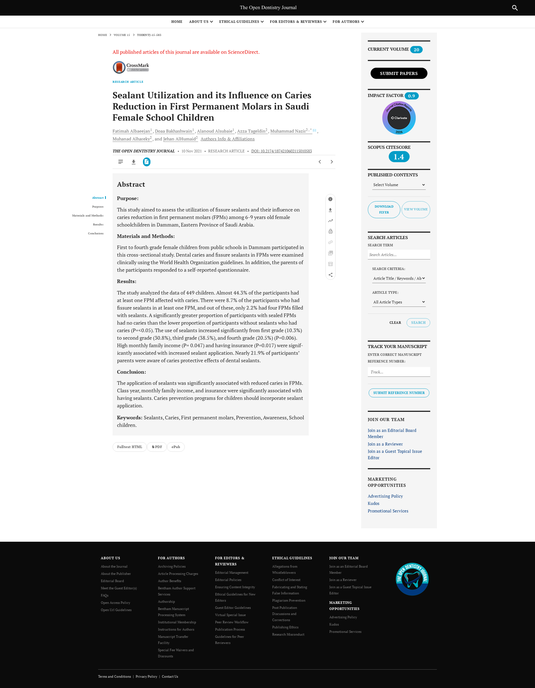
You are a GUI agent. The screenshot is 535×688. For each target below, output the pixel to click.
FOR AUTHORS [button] (346, 22)
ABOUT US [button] (199, 22)
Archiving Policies (172, 566)
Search (418, 322)
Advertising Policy (385, 496)
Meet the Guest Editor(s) (119, 588)
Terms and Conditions (114, 676)
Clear (395, 322)
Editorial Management (231, 572)
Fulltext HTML (129, 447)
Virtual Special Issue (230, 615)
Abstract (98, 198)
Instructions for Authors (176, 629)
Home (177, 22)
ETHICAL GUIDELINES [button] (239, 22)
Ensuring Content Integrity (235, 587)
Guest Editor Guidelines (233, 608)
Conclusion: (96, 233)
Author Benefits (169, 581)
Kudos (374, 503)
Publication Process (230, 629)
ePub (176, 447)
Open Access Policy (115, 603)
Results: (98, 224)
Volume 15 (122, 35)
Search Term (380, 245)
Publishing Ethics (285, 627)
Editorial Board (112, 581)
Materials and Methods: (88, 215)
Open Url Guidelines (116, 610)
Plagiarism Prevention (288, 600)
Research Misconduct (288, 634)
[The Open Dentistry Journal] (412, 579)
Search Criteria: (388, 269)
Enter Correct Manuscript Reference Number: (395, 357)
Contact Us (170, 676)
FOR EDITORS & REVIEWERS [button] (296, 22)
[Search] (514, 7)
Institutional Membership (177, 622)
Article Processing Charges (178, 574)
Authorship (166, 601)
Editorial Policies (228, 580)
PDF (158, 447)
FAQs (104, 595)
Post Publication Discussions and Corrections (284, 614)
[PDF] (146, 161)
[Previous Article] (320, 161)
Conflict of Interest (286, 580)
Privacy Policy (146, 676)
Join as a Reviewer (385, 444)
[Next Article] (331, 161)
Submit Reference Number (399, 393)
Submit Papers (399, 73)
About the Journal (114, 566)
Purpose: (98, 206)
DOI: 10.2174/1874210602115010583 (281, 151)
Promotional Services (388, 511)
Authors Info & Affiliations (228, 139)
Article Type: (385, 292)
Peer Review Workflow (232, 622)
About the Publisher (116, 574)
